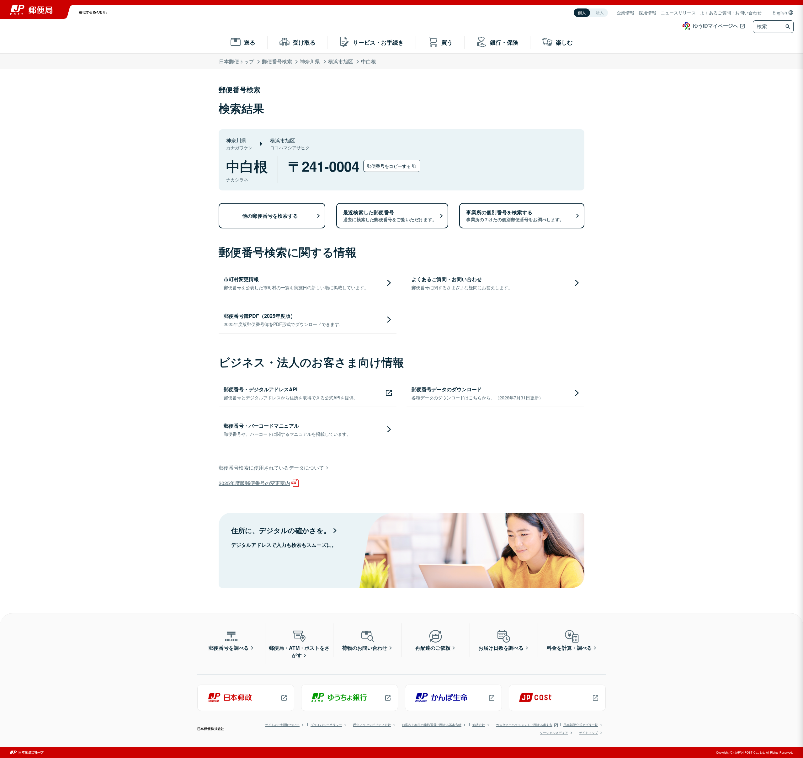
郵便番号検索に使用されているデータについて (271, 467)
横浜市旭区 (340, 61)
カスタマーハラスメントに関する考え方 (524, 725)
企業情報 (625, 12)
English (780, 12)
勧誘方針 (478, 725)
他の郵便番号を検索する (270, 215)
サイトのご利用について (282, 725)
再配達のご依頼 (432, 647)
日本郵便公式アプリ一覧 (580, 725)
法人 (600, 12)
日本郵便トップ (236, 61)
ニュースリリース (678, 12)
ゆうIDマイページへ (715, 25)
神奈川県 (310, 61)
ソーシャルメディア (554, 732)
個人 (582, 12)
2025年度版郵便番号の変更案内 (254, 483)
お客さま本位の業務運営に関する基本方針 (431, 725)
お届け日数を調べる (501, 647)
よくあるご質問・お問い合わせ (731, 12)
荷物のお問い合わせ (364, 647)
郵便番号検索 (277, 61)
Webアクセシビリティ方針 (372, 725)
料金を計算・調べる (569, 647)
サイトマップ (588, 732)
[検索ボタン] (788, 27)
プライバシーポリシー (326, 725)
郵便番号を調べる (229, 647)
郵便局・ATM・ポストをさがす (299, 651)
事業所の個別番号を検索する (515, 215)
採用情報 (647, 12)
